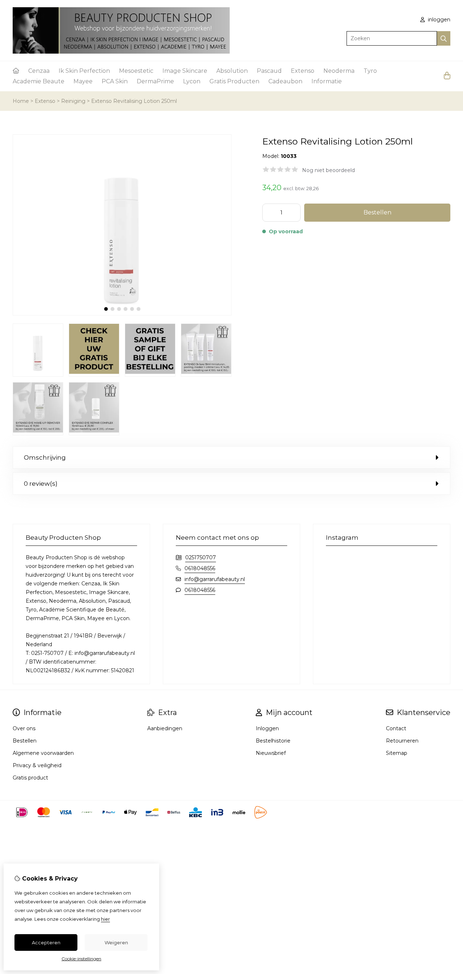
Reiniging (73, 101)
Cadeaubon (285, 81)
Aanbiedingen (164, 728)
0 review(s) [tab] (41, 483)
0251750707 (200, 557)
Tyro (370, 70)
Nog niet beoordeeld (328, 170)
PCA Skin (115, 81)
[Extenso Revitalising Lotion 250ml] (122, 313)
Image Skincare (184, 70)
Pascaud (269, 70)
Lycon (191, 81)
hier (105, 919)
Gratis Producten (234, 81)
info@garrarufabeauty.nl (214, 579)
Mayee (83, 81)
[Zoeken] (443, 38)
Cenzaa (39, 70)
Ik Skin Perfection (84, 70)
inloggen (438, 19)
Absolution (232, 70)
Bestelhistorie (273, 740)
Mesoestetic (136, 70)
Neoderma (338, 70)
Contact (396, 728)
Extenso (302, 70)
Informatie (326, 81)
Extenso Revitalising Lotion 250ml (134, 101)
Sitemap (396, 753)
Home (21, 101)
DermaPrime (155, 81)
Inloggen (267, 728)
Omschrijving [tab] (45, 457)
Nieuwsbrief (271, 753)
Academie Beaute (38, 81)
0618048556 (199, 568)
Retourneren (402, 740)
